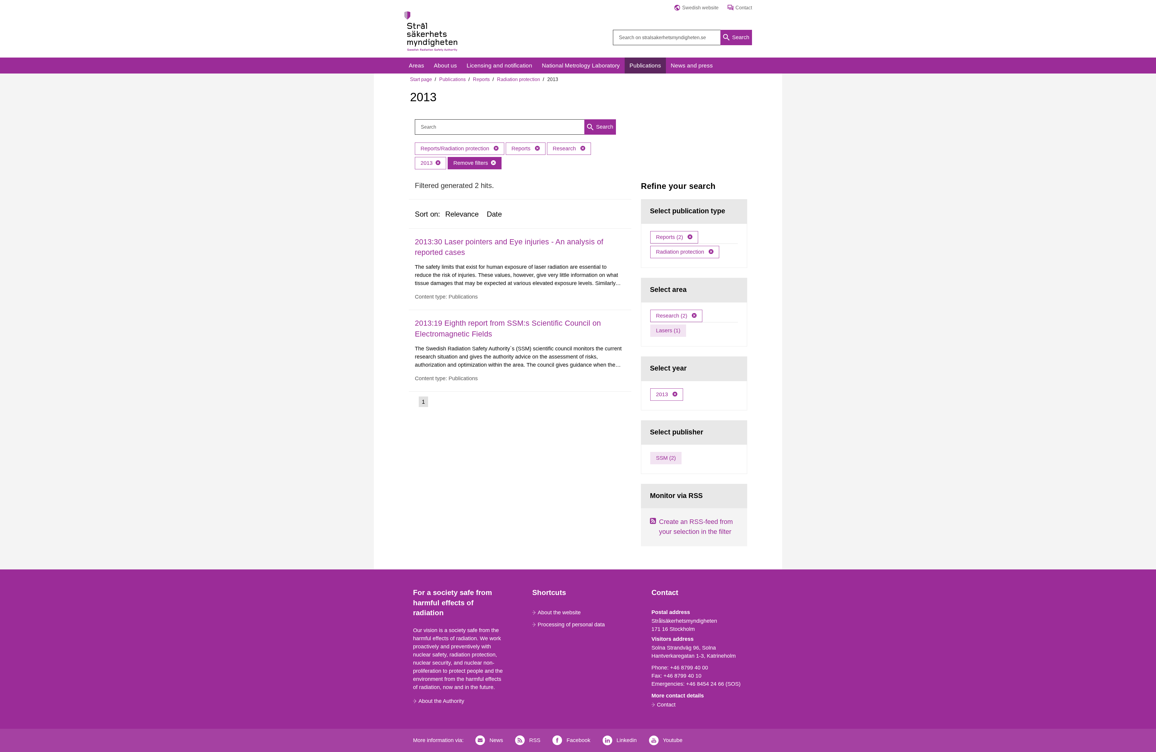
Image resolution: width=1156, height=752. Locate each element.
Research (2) (672, 316)
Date (494, 214)
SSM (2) (666, 458)
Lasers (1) (668, 330)
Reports (481, 79)
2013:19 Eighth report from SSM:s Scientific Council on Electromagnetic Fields (508, 328)
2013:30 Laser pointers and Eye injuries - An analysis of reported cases (509, 246)
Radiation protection (518, 79)
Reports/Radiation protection (456, 149)
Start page (421, 79)
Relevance (462, 214)
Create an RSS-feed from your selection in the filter (696, 526)
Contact (666, 705)
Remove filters (470, 163)
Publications (452, 79)
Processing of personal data (571, 625)
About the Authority (441, 701)
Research (565, 149)
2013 (427, 163)
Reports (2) (670, 237)
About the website (559, 612)
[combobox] (682, 37)
